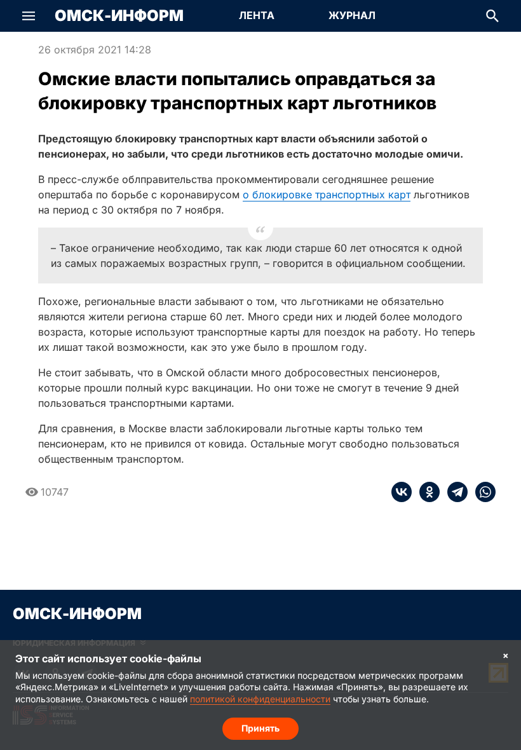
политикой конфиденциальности (260, 698)
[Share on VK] (401, 492)
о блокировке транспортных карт (326, 194)
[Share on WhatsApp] (482, 492)
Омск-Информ (119, 16)
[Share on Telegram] (454, 492)
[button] (28, 16)
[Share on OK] (426, 492)
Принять (260, 728)
